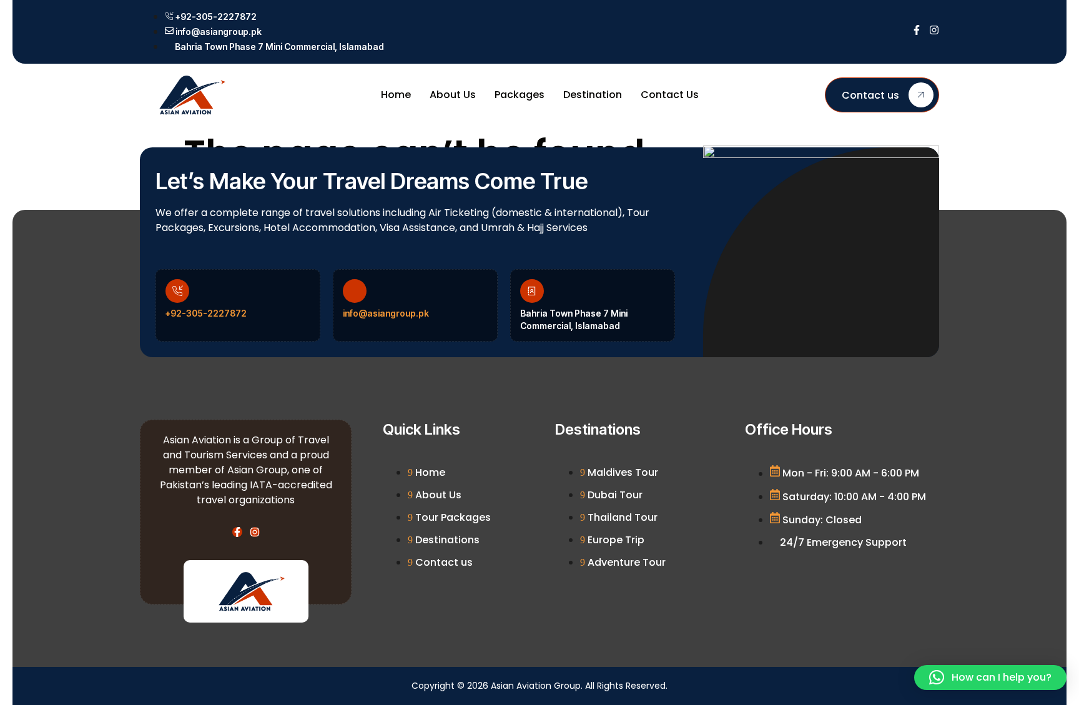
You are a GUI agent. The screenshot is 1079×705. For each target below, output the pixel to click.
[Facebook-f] (917, 30)
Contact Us (670, 94)
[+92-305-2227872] (177, 291)
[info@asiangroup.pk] (355, 291)
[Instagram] (934, 30)
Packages (519, 94)
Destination (592, 94)
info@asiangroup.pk (386, 313)
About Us (453, 94)
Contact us (870, 95)
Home (396, 94)
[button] (990, 677)
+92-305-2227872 (206, 313)
